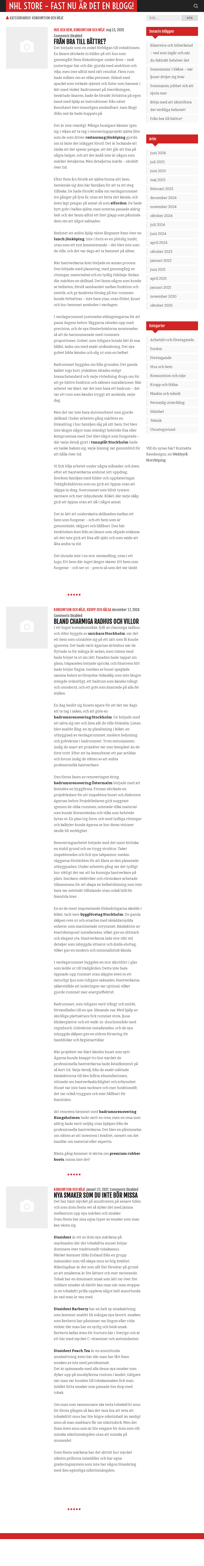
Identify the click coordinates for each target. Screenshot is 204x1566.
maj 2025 (158, 180)
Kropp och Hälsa (99, 609)
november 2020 (163, 296)
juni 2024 (158, 234)
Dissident (62, 1237)
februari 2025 (161, 189)
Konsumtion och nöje (89, 30)
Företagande (161, 358)
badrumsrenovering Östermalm (83, 783)
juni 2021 (158, 269)
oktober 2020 (161, 305)
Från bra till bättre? (80, 41)
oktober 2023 (161, 251)
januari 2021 (160, 287)
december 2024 (163, 198)
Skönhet (157, 411)
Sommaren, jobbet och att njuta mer (171, 90)
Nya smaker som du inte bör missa (96, 1195)
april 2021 (158, 278)
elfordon (119, 203)
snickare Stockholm (106, 633)
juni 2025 (158, 171)
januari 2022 (161, 260)
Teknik (156, 420)
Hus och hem (63, 30)
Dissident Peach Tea (72, 1351)
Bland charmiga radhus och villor (96, 621)
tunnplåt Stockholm (109, 442)
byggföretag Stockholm (101, 914)
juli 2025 (157, 162)
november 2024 (163, 207)
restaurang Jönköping (105, 137)
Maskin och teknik (165, 394)
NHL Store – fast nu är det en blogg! (71, 6)
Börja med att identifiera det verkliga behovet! (171, 106)
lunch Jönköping (69, 239)
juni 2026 (158, 153)
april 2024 (158, 242)
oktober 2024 (161, 216)
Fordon (156, 349)
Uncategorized (162, 429)
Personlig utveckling (167, 402)
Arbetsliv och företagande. (172, 340)
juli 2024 (157, 225)
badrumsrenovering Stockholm (83, 717)
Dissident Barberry (71, 1309)
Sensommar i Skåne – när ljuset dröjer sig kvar (171, 73)
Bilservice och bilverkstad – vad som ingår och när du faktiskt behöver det (171, 53)
